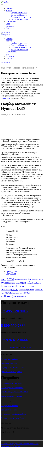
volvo (18, 296)
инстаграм (5, 98)
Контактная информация (11, 396)
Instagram (9, 28)
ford (29, 279)
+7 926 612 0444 (14, 340)
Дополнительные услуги (21, 17)
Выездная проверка (9, 363)
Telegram (30, 347)
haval (36, 279)
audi (3, 279)
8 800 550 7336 (13, 325)
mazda (14, 286)
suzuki (17, 293)
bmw (10, 279)
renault (37, 290)
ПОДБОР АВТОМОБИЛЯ (10, 68)
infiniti (12, 283)
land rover (37, 283)
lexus (3, 286)
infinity (18, 283)
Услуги (9, 11)
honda (41, 279)
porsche (30, 289)
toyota (26, 292)
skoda (8, 292)
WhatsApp (14, 347)
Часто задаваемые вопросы (12, 388)
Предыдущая (11, 271)
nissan (14, 289)
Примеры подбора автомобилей (14, 392)
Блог (8, 24)
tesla (21, 293)
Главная (9, 8)
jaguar (23, 282)
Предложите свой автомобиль (13, 414)
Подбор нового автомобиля (12, 367)
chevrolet (18, 279)
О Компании (11, 21)
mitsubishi (6, 289)
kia (31, 282)
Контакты (10, 26)
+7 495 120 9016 (14, 311)
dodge (23, 279)
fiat (26, 279)
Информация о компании (11, 383)
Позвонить (5, 32)
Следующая (11, 274)
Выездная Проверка (19, 15)
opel (20, 290)
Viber (23, 347)
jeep (28, 283)
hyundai (5, 282)
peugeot (24, 290)
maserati (8, 286)
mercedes (24, 286)
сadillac (24, 296)
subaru (13, 293)
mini (32, 286)
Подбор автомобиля (19, 13)
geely (33, 279)
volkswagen (8, 296)
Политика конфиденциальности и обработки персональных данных (19, 445)
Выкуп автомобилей (19, 19)
